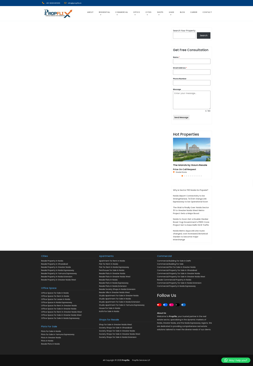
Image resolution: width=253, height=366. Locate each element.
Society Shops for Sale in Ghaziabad (115, 327)
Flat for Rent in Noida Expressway (114, 267)
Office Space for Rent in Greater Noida (59, 305)
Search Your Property (184, 30)
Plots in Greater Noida (51, 337)
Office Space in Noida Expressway (56, 302)
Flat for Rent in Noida (108, 264)
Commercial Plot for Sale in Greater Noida (176, 267)
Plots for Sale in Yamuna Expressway (57, 334)
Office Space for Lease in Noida (55, 299)
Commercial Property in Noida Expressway (176, 286)
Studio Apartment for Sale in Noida (115, 298)
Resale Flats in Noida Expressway (113, 283)
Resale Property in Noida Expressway (57, 270)
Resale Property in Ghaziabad (54, 264)
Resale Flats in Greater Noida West (114, 276)
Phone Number (179, 79)
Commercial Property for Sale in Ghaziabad (177, 270)
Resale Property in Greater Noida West (58, 279)
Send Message (181, 117)
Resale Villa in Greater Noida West (114, 292)
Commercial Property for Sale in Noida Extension (179, 283)
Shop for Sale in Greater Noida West (115, 324)
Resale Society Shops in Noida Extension (117, 289)
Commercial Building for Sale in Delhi (174, 260)
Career (193, 12)
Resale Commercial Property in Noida (174, 279)
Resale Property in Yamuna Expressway (59, 273)
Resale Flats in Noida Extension (113, 286)
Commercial (121, 12)
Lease (171, 12)
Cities (148, 12)
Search (203, 35)
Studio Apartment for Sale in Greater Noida (118, 295)
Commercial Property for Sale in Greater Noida (178, 273)
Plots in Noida (47, 340)
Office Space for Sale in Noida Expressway (60, 318)
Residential (104, 12)
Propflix (126, 360)
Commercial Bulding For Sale (170, 264)
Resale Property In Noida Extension (56, 276)
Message (177, 89)
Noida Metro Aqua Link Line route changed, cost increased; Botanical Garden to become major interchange (190, 235)
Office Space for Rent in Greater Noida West (61, 312)
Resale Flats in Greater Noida (112, 273)
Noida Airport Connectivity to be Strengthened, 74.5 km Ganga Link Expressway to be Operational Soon (190, 198)
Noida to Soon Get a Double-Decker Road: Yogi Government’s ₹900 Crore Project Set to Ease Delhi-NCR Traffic (191, 222)
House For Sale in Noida (109, 308)
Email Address (180, 68)
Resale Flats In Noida (108, 279)
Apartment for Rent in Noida (112, 260)
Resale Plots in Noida (50, 344)
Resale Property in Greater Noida (56, 267)
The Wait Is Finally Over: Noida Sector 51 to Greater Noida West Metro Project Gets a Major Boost (191, 210)
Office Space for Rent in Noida (55, 296)
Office (136, 12)
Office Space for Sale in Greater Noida (58, 308)
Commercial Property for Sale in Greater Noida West (181, 276)
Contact (207, 12)
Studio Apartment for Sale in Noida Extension (119, 302)
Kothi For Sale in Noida (109, 311)
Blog (182, 12)
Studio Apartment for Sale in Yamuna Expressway (122, 305)
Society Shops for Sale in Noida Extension (118, 337)
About (90, 12)
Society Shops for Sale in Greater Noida (117, 331)
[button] (182, 176)
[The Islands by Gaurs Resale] (191, 149)
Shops (160, 12)
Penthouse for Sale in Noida (111, 270)
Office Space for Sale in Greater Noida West (61, 315)
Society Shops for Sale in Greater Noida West (119, 334)
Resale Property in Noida (52, 260)
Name (176, 57)
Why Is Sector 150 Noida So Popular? (190, 190)
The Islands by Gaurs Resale (190, 165)
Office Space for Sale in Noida (55, 293)
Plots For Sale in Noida (51, 331)
